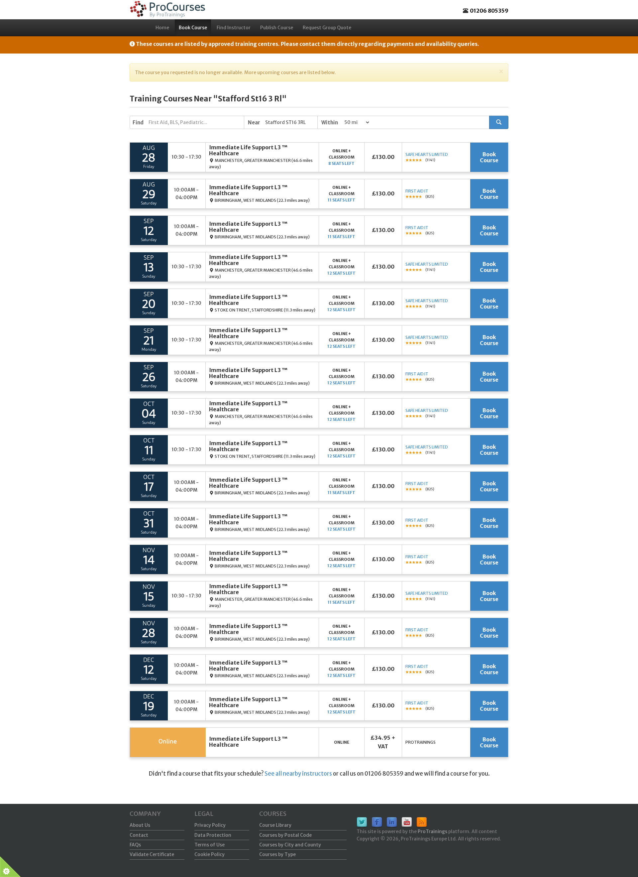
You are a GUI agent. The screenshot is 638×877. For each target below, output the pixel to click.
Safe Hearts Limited (426, 154)
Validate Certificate (152, 854)
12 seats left (341, 273)
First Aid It (416, 190)
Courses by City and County (290, 845)
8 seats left (341, 163)
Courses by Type (277, 854)
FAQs (135, 845)
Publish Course (276, 28)
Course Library (275, 825)
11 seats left (341, 199)
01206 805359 (489, 10)
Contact (139, 835)
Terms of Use (209, 845)
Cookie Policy (209, 854)
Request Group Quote (327, 28)
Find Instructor (234, 28)
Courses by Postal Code (285, 835)
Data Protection (212, 835)
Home (162, 28)
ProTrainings (432, 831)
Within (329, 122)
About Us (140, 825)
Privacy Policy (210, 825)
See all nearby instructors (298, 773)
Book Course (193, 28)
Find (138, 122)
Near (254, 122)
